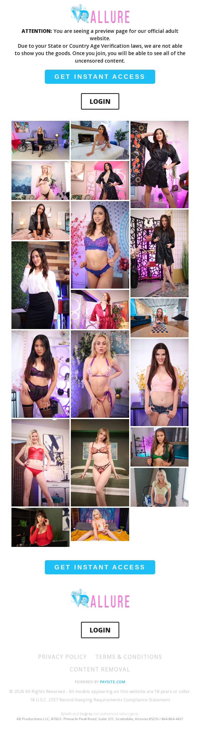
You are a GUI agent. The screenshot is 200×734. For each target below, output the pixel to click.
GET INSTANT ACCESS (100, 76)
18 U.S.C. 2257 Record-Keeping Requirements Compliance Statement (100, 700)
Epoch (66, 713)
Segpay (86, 713)
